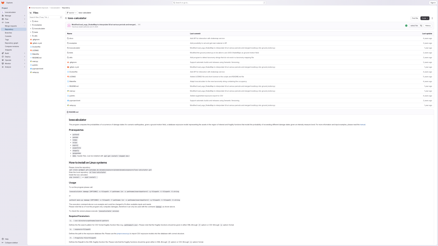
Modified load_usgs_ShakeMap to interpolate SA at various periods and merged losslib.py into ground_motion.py (232, 48)
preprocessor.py (123, 233)
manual (362, 125)
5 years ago (427, 77)
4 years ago (427, 38)
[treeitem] (46, 21)
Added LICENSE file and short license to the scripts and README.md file (217, 77)
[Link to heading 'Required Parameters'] (91, 216)
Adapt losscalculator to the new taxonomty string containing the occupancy (218, 81)
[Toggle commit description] (139, 25)
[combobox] (46, 17)
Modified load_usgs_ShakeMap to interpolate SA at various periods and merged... (104, 25)
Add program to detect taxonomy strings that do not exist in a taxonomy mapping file (222, 57)
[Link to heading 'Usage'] (77, 182)
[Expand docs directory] (30, 21)
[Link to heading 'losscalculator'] (87, 119)
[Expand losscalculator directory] (30, 28)
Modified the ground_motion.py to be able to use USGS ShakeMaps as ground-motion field (224, 53)
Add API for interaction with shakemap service (207, 38)
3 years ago (427, 43)
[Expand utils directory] (30, 36)
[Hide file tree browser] (30, 13)
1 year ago (428, 48)
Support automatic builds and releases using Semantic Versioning (214, 62)
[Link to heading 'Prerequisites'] (85, 129)
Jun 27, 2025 (94, 27)
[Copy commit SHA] (421, 25)
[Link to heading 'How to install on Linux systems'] (108, 162)
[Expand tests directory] (30, 32)
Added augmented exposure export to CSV (206, 96)
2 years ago (427, 53)
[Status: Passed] (406, 25)
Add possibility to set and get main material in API (208, 43)
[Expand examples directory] (30, 25)
